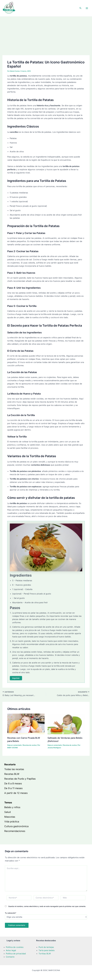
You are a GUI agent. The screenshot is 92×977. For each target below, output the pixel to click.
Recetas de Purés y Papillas (20, 778)
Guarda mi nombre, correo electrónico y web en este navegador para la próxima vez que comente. (47, 906)
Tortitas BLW (45, 953)
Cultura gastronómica (16, 826)
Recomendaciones (14, 831)
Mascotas (9, 816)
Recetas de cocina (29, 745)
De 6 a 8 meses (13, 783)
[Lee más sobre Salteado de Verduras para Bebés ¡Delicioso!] (66, 723)
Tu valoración (10, 913)
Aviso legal (11, 950)
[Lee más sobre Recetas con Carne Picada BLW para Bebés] (25, 723)
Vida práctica (11, 821)
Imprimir (16, 678)
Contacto (10, 957)
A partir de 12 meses (16, 793)
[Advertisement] (46, 34)
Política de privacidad (16, 953)
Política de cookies (14, 947)
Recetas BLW (11, 774)
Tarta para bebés (47, 950)
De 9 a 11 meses (13, 788)
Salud (7, 812)
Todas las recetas (14, 769)
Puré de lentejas (46, 947)
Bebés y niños (12, 807)
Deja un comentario (14, 745)
